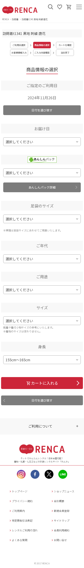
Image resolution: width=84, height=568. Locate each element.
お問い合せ (60, 540)
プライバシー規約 (22, 501)
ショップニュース (64, 491)
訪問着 (15, 19)
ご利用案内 (18, 511)
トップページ (19, 491)
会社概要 (59, 501)
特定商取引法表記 (22, 520)
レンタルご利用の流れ (25, 530)
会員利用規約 (61, 530)
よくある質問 (19, 540)
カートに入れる (44, 383)
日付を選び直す (42, 110)
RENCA (5, 19)
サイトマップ (61, 520)
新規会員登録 (61, 511)
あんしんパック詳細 (42, 187)
